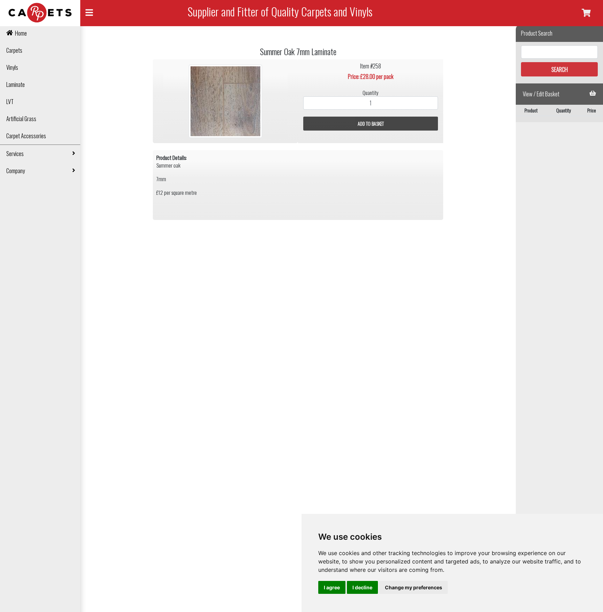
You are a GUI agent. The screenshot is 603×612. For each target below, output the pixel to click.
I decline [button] (362, 587)
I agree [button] (332, 587)
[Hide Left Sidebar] (89, 13)
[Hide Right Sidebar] (586, 13)
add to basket (371, 123)
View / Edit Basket (541, 93)
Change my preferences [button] (413, 587)
